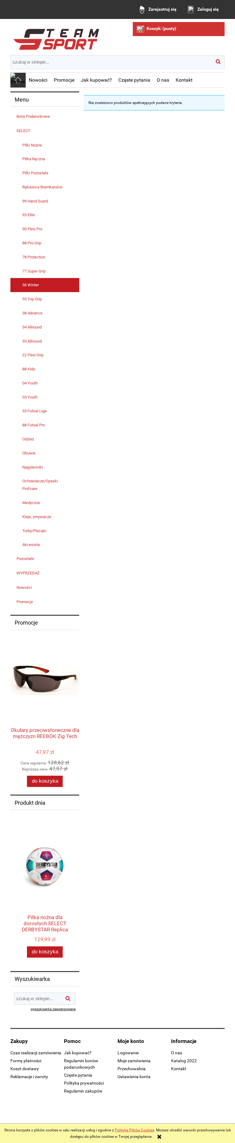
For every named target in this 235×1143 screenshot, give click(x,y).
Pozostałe (25, 558)
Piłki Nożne (32, 145)
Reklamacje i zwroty (29, 1076)
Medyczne (31, 502)
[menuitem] (38, 80)
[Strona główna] (56, 37)
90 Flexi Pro (32, 229)
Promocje (25, 601)
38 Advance (32, 313)
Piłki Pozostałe (35, 173)
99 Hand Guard (35, 201)
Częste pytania (78, 1075)
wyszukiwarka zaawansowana (53, 1009)
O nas (176, 1052)
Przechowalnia (132, 1068)
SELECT (23, 130)
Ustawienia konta (134, 1076)
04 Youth (30, 383)
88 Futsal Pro (33, 425)
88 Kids (28, 369)
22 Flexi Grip (32, 355)
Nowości (24, 587)
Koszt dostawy (24, 1068)
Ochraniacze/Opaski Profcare (40, 485)
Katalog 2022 (184, 1060)
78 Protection (33, 257)
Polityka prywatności (84, 1083)
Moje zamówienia (134, 1060)
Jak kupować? (77, 1052)
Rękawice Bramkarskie (42, 187)
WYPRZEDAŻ (28, 573)
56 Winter (30, 285)
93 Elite (28, 215)
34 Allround (32, 327)
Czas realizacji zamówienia (35, 1052)
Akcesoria (31, 544)
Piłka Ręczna (33, 159)
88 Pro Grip (31, 243)
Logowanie (128, 1052)
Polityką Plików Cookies (134, 1130)
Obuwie (28, 453)
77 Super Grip (34, 271)
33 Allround (32, 341)
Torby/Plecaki (34, 531)
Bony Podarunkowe (33, 116)
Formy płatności (25, 1060)
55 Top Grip (32, 299)
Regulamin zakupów (83, 1091)
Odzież (28, 439)
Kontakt (178, 1068)
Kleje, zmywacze (36, 516)
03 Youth (30, 397)
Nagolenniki (32, 467)
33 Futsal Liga (34, 411)
